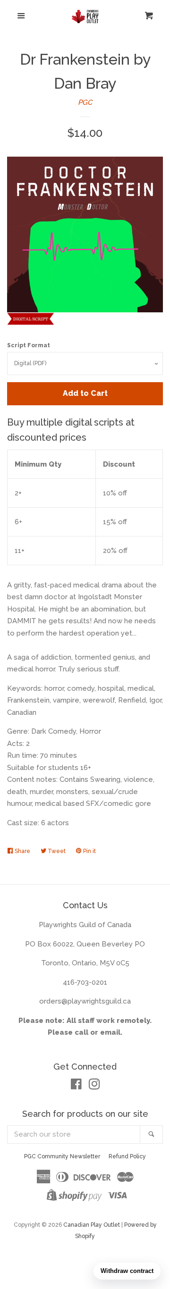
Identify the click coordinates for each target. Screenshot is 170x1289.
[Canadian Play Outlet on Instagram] (94, 1086)
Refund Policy (127, 1156)
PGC (85, 102)
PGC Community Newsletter (62, 1156)
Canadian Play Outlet (91, 1225)
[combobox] (74, 1134)
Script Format (28, 345)
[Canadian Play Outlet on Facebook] (76, 1086)
